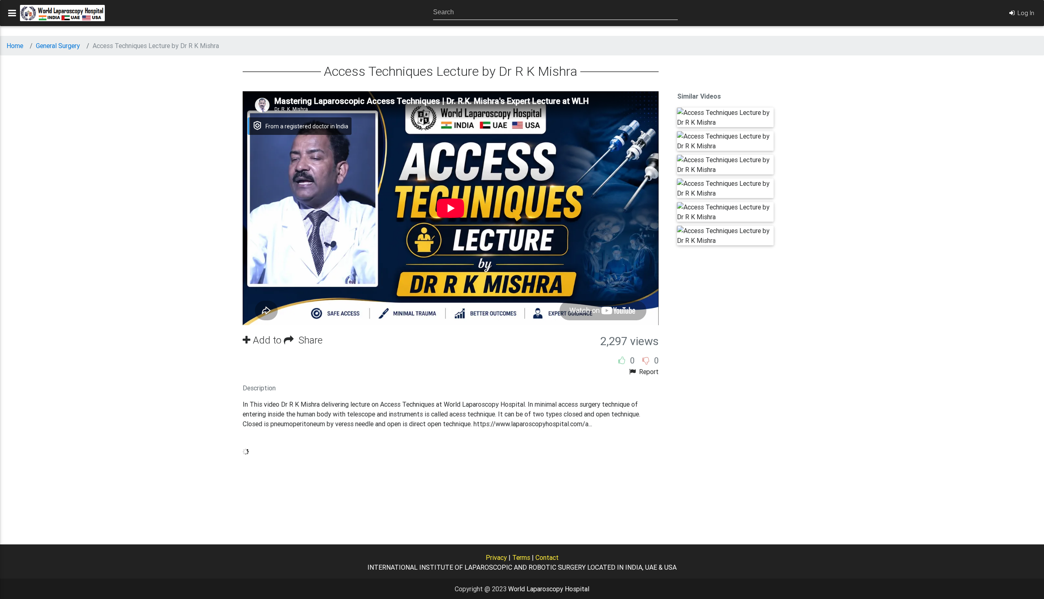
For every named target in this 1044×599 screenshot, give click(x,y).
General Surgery (58, 46)
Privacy (496, 557)
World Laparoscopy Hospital (548, 589)
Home (15, 46)
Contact (547, 557)
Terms (521, 557)
